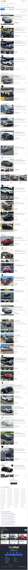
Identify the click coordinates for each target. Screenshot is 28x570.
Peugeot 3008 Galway (23, 492)
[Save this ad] (25, 22)
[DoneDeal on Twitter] (10, 552)
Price (24, 9)
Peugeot (10, 3)
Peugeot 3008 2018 (3, 491)
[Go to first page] (1, 479)
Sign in (14, 554)
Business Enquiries (7, 559)
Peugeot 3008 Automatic (10, 504)
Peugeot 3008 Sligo (9, 495)
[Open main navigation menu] (26, 1)
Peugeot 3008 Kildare (9, 492)
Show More (2, 508)
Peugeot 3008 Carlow (3, 496)
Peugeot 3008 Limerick (3, 492)
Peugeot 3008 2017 (9, 491)
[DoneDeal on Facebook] (7, 552)
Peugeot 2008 (22, 504)
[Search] (1, 5)
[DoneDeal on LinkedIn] (16, 552)
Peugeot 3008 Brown (23, 500)
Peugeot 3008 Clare (16, 496)
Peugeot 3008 (11, 9)
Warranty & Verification (20, 9)
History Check (7, 560)
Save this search (14, 483)
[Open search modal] (20, 1)
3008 (13, 3)
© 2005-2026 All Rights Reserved (22, 566)
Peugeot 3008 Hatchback (17, 503)
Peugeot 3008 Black (23, 499)
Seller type (6, 9)
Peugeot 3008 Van (3, 504)
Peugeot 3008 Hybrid (3, 499)
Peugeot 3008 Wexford (16, 492)
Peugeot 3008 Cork (23, 491)
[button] (17, 479)
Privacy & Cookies (5, 566)
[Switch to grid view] (21, 11)
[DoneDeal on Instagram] (19, 552)
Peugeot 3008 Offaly (9, 496)
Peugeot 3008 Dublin (16, 491)
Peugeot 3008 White (9, 500)
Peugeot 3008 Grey (16, 499)
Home (5, 3)
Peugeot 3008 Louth (16, 495)
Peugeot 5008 (15, 504)
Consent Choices (16, 561)
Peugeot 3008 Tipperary (3, 495)
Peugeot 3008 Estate (23, 503)
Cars (7, 3)
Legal (1, 566)
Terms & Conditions (10, 566)
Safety (15, 560)
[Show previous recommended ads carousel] (24, 173)
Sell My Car (15, 559)
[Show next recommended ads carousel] (26, 173)
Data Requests (7, 561)
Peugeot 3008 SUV (9, 503)
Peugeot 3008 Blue (3, 500)
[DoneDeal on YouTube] (13, 552)
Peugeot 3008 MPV (3, 503)
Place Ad (23, 1)
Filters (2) (3, 9)
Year (14, 9)
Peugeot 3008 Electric (9, 499)
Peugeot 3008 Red (16, 500)
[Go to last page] (26, 479)
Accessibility (6, 562)
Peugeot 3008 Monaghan (23, 496)
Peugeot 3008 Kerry (23, 495)
